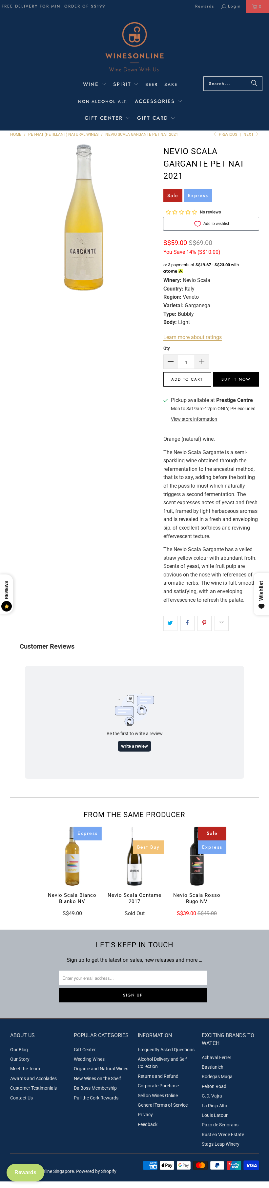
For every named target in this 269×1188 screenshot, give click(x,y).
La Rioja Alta (214, 1105)
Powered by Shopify (96, 1171)
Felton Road (214, 1086)
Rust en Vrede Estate (223, 1134)
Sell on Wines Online (158, 1095)
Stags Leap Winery (220, 1144)
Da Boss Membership (95, 1088)
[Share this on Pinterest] (204, 623)
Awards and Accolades (33, 1078)
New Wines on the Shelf (97, 1078)
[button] (94, 84)
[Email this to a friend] (222, 623)
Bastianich (212, 1067)
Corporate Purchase (158, 1085)
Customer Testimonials (33, 1088)
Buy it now (236, 379)
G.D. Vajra (212, 1095)
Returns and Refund (158, 1076)
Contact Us (21, 1097)
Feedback (147, 1124)
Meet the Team (25, 1068)
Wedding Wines (89, 1059)
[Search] (254, 83)
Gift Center (85, 1049)
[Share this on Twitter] (170, 623)
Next (249, 134)
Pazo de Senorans (220, 1124)
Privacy (145, 1114)
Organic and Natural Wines (101, 1068)
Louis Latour (215, 1115)
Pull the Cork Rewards (96, 1097)
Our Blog (19, 1049)
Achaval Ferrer (216, 1057)
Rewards (204, 6)
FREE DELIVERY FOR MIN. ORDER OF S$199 (53, 6)
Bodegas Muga (217, 1076)
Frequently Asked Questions (166, 1049)
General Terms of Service (163, 1105)
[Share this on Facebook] (187, 623)
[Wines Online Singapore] (134, 46)
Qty (166, 348)
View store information (194, 419)
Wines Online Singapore (50, 1171)
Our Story (20, 1059)
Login (234, 6)
